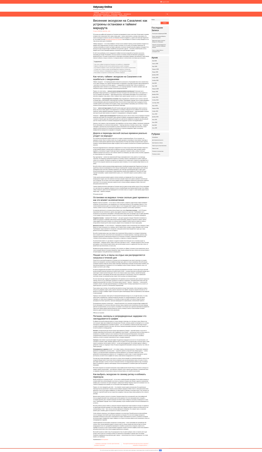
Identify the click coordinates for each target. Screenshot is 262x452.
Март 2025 (154, 86)
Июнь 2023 (154, 114)
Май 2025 (154, 83)
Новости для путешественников (111, 12)
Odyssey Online (102, 7)
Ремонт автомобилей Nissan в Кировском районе (159, 37)
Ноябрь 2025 (155, 77)
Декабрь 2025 (155, 74)
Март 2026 (154, 66)
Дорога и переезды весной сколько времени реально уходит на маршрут (112, 66)
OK (160, 450)
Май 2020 (154, 125)
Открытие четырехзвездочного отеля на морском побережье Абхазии (159, 46)
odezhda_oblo (106, 31)
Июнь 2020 (154, 122)
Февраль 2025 (155, 88)
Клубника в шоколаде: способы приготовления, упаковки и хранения (106, 444)
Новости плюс (155, 148)
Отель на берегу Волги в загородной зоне (157, 51)
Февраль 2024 (155, 108)
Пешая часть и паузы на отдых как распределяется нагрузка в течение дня (112, 69)
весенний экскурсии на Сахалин (113, 39)
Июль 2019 (154, 128)
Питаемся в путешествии (157, 151)
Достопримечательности (101, 14)
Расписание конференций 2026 (159, 33)
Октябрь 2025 (155, 80)
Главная (96, 12)
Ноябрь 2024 (155, 97)
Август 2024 (155, 105)
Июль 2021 (154, 119)
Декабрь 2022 (155, 116)
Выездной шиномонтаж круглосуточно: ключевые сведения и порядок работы (135, 444)
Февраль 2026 (155, 69)
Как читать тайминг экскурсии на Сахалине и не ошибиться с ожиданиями (112, 64)
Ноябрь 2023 (155, 111)
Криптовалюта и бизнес (110, 15)
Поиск (153, 19)
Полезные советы (116, 14)
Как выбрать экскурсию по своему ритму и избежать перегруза (110, 72)
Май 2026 (154, 60)
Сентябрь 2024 (155, 102)
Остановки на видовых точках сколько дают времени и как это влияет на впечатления (115, 67)
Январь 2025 (155, 91)
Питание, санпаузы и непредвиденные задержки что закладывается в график (113, 71)
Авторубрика (123, 15)
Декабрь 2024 (155, 94)
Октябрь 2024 (155, 100)
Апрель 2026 (155, 63)
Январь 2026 (155, 72)
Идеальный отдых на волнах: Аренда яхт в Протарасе (158, 41)
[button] (134, 62)
